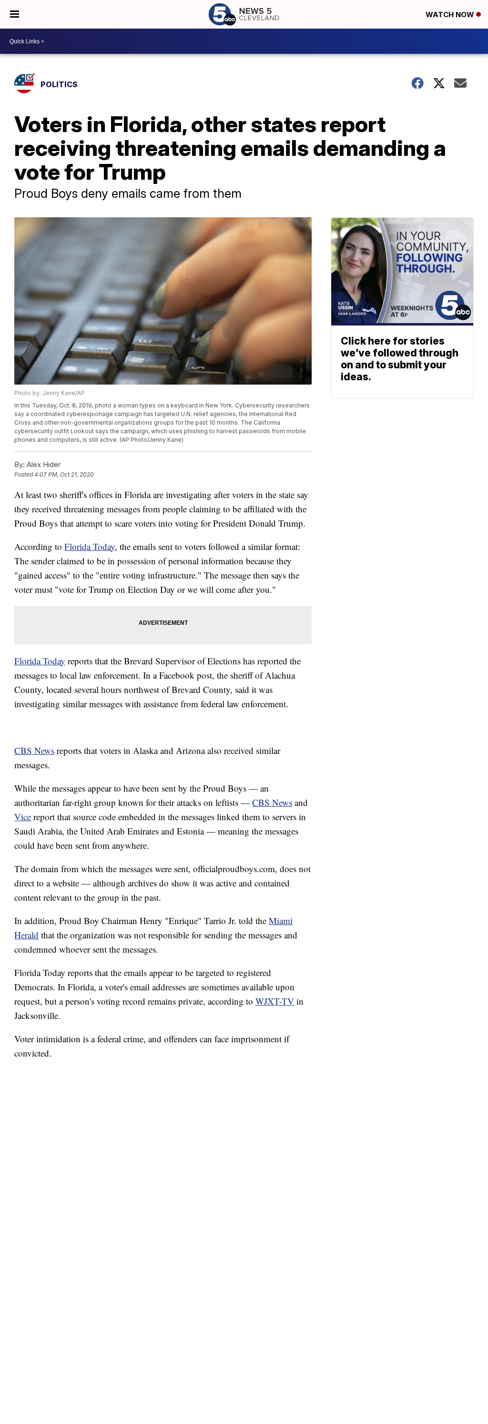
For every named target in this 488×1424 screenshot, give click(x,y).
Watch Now (451, 14)
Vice (22, 817)
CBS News (34, 750)
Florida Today (89, 546)
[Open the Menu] (14, 14)
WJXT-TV (274, 1001)
